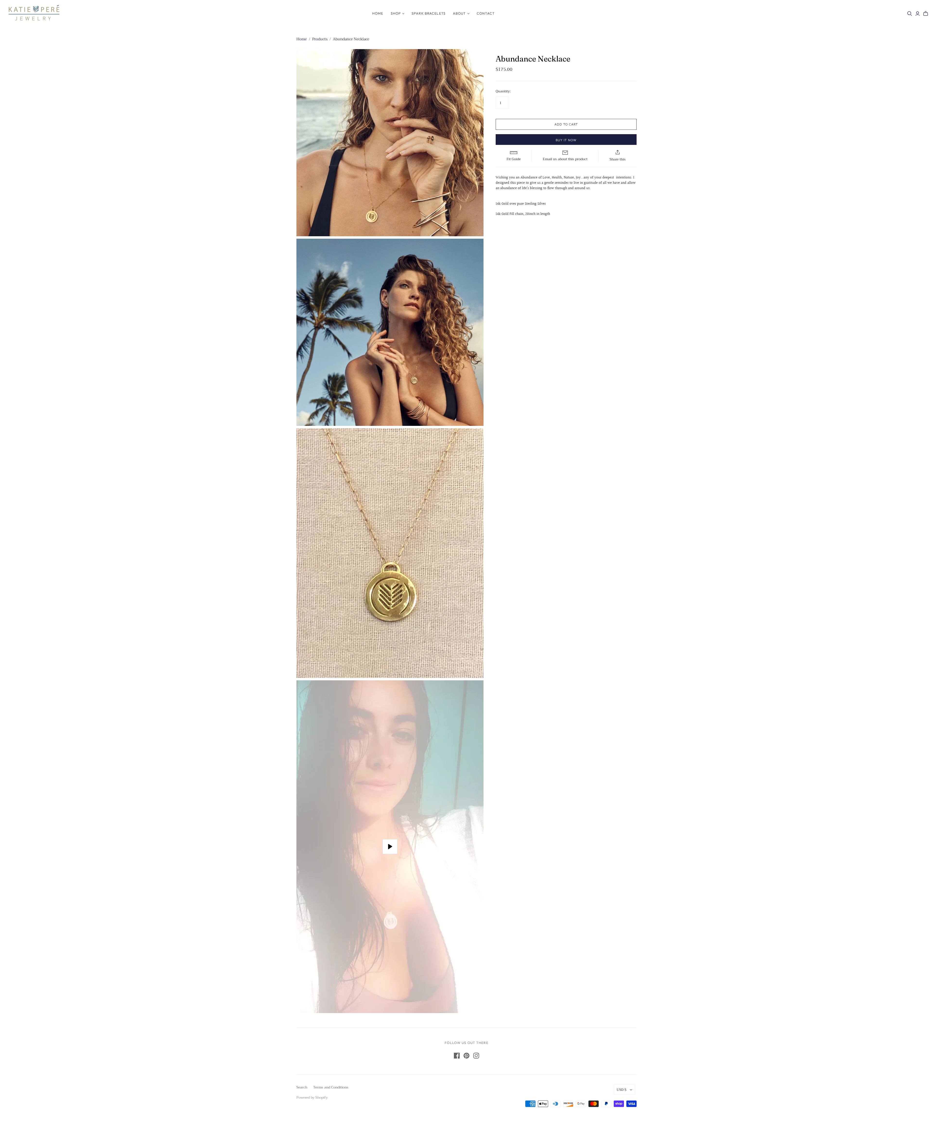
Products (320, 39)
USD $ (621, 1090)
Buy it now (566, 140)
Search (301, 1087)
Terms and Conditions (330, 1087)
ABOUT (459, 13)
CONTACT (486, 13)
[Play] (390, 846)
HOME (377, 13)
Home (301, 39)
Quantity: (503, 91)
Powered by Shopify (312, 1097)
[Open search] (909, 13)
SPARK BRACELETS (429, 13)
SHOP (396, 13)
